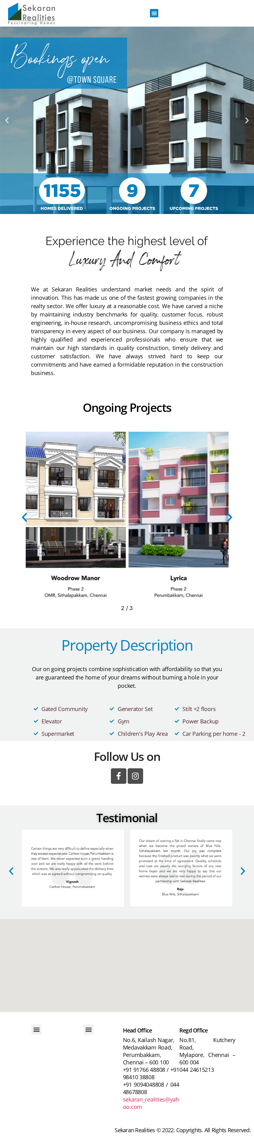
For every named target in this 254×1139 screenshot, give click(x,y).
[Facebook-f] (118, 776)
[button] (154, 13)
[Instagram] (135, 776)
